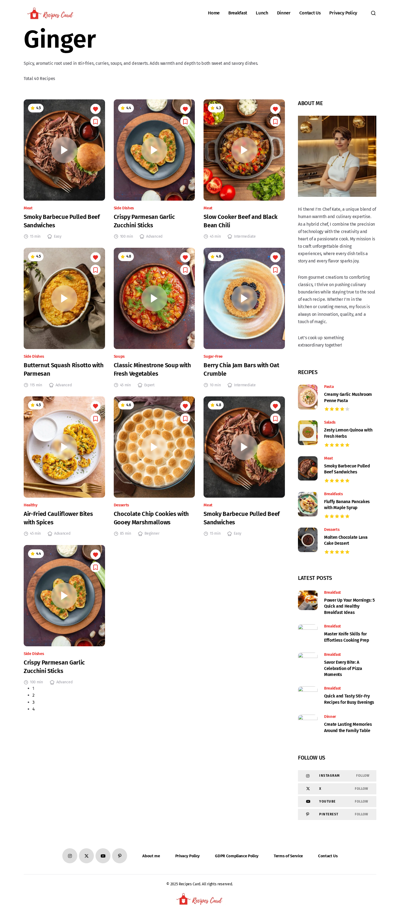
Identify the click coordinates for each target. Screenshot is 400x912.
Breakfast (237, 13)
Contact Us (310, 13)
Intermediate (245, 236)
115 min (36, 385)
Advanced (154, 236)
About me (151, 855)
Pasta (329, 387)
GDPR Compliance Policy (237, 855)
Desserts (121, 505)
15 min (35, 236)
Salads (330, 422)
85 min (125, 533)
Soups (119, 356)
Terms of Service (288, 855)
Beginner (151, 533)
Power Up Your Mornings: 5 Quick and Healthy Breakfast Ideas (349, 606)
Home (214, 13)
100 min (126, 236)
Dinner (284, 13)
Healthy (31, 505)
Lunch (262, 13)
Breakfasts (333, 494)
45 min (215, 236)
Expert (149, 385)
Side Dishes (124, 208)
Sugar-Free (213, 356)
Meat (28, 208)
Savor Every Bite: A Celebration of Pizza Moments (343, 668)
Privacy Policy (343, 13)
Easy (57, 236)
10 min (215, 385)
